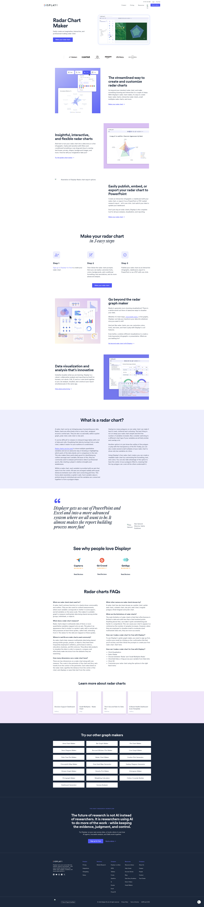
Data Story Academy (130, 878)
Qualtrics (113, 878)
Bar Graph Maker (102, 743)
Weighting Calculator (102, 778)
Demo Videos (128, 882)
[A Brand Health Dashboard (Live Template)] (139, 697)
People (141, 871)
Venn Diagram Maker (68, 750)
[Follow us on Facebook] (62, 874)
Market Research (101, 865)
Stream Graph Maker (68, 771)
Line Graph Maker (135, 750)
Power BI (113, 892)
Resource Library (129, 865)
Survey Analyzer (102, 785)
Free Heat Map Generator (102, 764)
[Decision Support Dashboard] (64, 697)
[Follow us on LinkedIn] (54, 874)
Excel (112, 888)
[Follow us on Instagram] (59, 874)
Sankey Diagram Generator (135, 764)
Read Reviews (78, 574)
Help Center (128, 868)
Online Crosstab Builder (135, 778)
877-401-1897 (148, 1)
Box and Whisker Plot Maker (102, 750)
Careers (141, 868)
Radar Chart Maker (102, 757)
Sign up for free (95, 841)
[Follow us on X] (65, 874)
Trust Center (142, 878)
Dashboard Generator (68, 785)
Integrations (86, 868)
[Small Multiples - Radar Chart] (89, 697)
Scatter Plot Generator (135, 757)
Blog (126, 875)
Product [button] (124, 5)
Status (84, 875)
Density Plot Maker (102, 771)
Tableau (113, 871)
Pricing (132, 5)
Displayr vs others (115, 865)
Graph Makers (129, 885)
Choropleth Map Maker (69, 764)
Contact (141, 875)
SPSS (112, 868)
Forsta (112, 875)
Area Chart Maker (69, 743)
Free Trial (158, 1)
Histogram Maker (135, 771)
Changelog (86, 871)
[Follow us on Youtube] (57, 874)
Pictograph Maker (69, 778)
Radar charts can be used (64, 448)
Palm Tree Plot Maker (68, 757)
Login (153, 1)
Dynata (113, 885)
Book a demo (155, 5)
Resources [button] (141, 5)
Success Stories (129, 871)
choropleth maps (132, 317)
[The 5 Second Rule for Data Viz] (114, 697)
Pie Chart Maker (135, 743)
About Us (141, 865)
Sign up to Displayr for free (62, 268)
